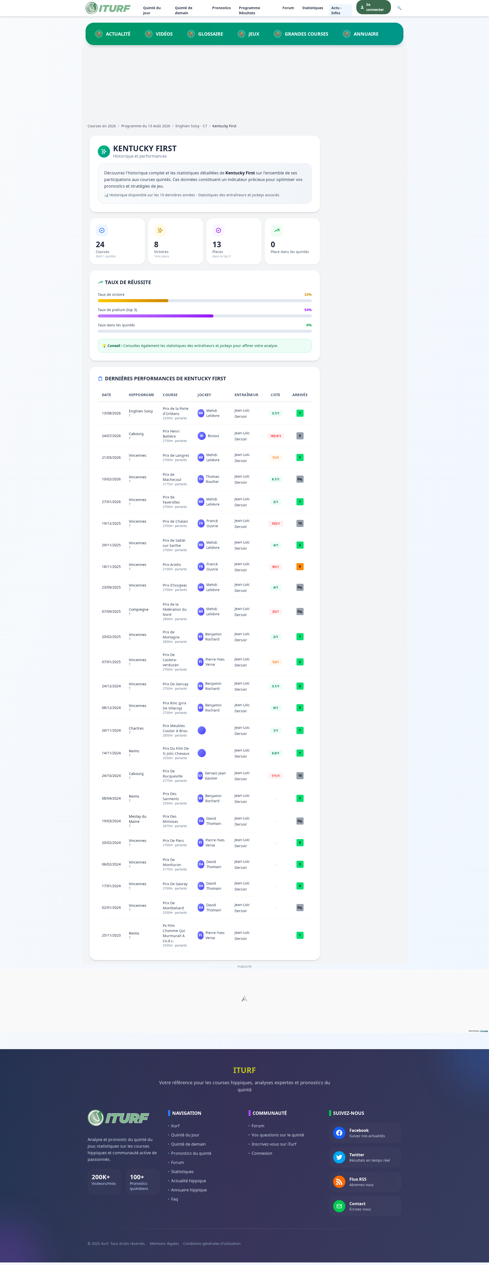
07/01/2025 (111, 661)
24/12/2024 (111, 686)
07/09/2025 (111, 611)
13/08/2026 (111, 413)
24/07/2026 (111, 435)
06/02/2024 (111, 864)
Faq (174, 1199)
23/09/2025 (111, 587)
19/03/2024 (111, 820)
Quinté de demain (183, 10)
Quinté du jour (152, 10)
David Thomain (213, 821)
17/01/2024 (111, 885)
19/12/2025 (111, 523)
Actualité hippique (188, 1181)
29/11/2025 (111, 545)
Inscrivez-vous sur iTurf (274, 1144)
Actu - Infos (336, 10)
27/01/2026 (111, 501)
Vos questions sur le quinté (278, 1135)
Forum (288, 7)
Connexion (262, 1153)
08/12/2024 (111, 707)
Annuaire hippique (189, 1190)
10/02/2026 (111, 479)
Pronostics (221, 7)
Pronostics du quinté (191, 1153)
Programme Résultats (249, 10)
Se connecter (375, 7)
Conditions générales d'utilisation (212, 1243)
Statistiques (312, 7)
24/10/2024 (111, 775)
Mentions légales (164, 1243)
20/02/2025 (111, 636)
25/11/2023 (111, 935)
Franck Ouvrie (212, 523)
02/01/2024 (111, 907)
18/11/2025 (111, 566)
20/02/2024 (111, 842)
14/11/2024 (111, 752)
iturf (175, 1126)
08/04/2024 (111, 798)
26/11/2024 (111, 730)
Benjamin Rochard (213, 637)
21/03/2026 (111, 457)
